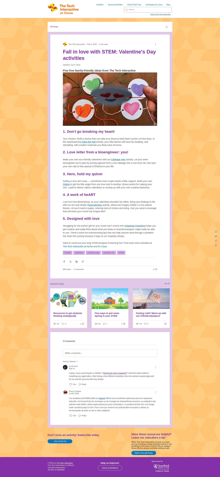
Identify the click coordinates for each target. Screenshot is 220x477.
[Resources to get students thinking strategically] (68, 298)
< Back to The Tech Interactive (160, 14)
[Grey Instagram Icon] (215, 231)
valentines (79, 253)
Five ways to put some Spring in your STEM (107, 314)
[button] (166, 27)
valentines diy (108, 253)
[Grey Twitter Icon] (215, 236)
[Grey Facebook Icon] (215, 240)
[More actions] (155, 44)
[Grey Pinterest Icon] (215, 245)
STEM (121, 253)
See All (167, 284)
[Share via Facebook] (64, 261)
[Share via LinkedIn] (76, 261)
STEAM (68, 253)
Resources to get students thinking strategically (67, 314)
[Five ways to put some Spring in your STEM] (110, 298)
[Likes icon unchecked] (70, 384)
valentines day (93, 253)
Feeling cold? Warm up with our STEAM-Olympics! (151, 314)
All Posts (54, 27)
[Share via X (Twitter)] (70, 261)
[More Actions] (155, 367)
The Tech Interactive (64, 463)
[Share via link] (83, 261)
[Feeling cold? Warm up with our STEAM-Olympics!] (151, 298)
